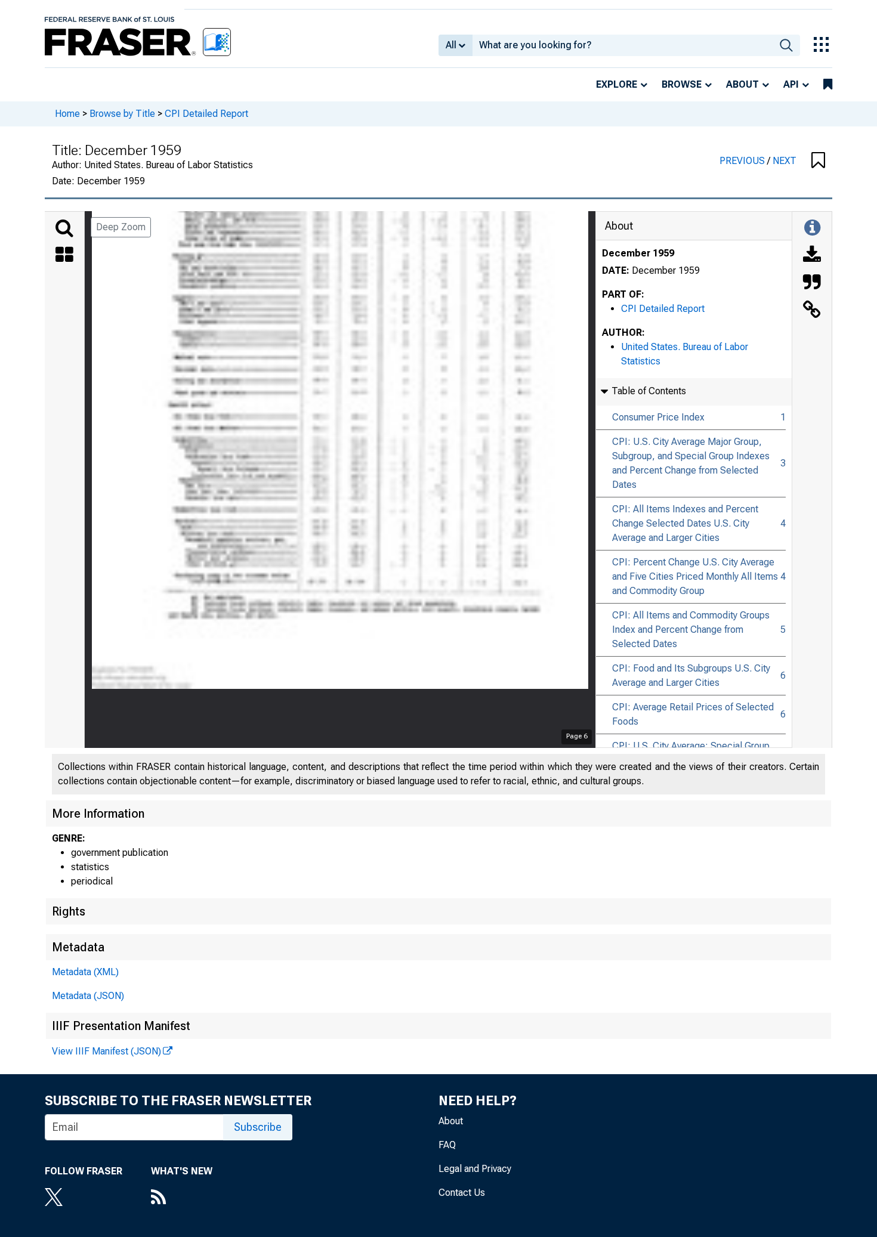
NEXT (784, 160)
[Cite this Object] (811, 283)
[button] (818, 161)
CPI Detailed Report (206, 113)
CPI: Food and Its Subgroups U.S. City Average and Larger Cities (691, 675)
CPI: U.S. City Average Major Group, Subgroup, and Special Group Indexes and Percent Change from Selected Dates (691, 463)
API (791, 84)
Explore (616, 84)
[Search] (64, 228)
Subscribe (258, 1127)
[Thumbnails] (64, 256)
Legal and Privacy (474, 1168)
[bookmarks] (827, 85)
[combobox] (622, 45)
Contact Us (461, 1192)
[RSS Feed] (181, 1198)
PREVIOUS (743, 160)
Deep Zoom (121, 227)
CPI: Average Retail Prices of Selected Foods (693, 714)
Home (67, 113)
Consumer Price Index (658, 417)
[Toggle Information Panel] (812, 228)
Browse (682, 84)
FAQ (447, 1145)
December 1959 (638, 253)
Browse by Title (122, 113)
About (742, 84)
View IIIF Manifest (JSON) (106, 1051)
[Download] (811, 256)
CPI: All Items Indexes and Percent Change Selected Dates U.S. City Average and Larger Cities (685, 523)
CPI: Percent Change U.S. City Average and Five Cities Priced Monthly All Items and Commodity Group (695, 576)
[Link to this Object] (811, 310)
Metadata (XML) (85, 972)
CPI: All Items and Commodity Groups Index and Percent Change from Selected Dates (691, 630)
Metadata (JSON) (88, 995)
